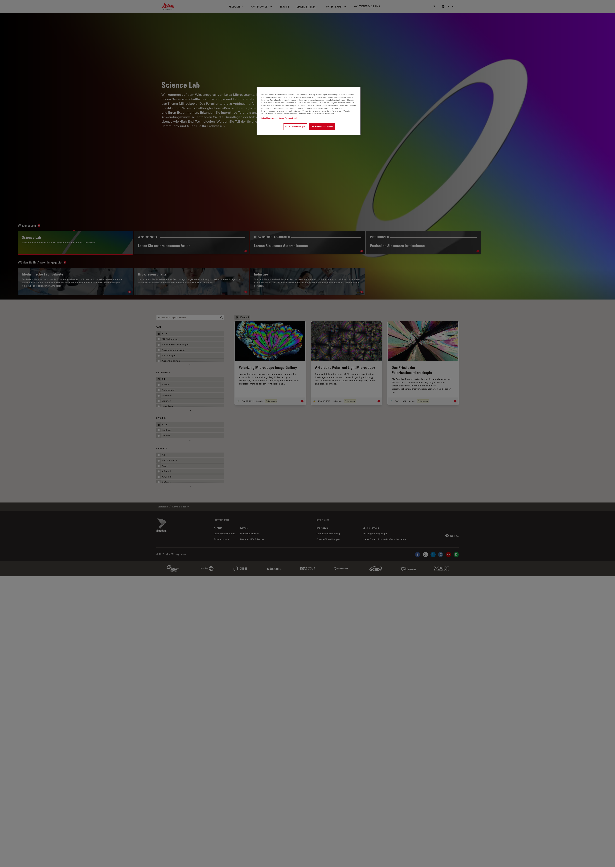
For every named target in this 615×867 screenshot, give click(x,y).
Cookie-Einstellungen (295, 126)
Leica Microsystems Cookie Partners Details (279, 118)
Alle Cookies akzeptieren (321, 126)
